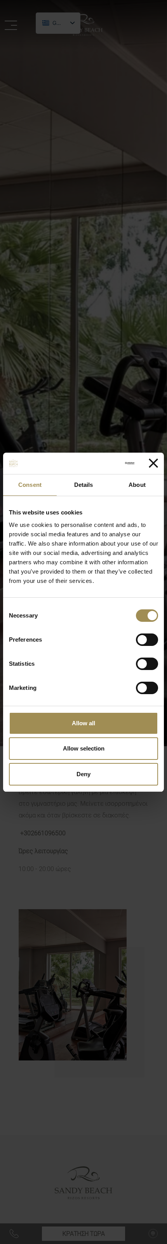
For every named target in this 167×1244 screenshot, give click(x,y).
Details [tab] (83, 484)
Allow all (83, 723)
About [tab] (137, 484)
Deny (83, 774)
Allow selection (83, 748)
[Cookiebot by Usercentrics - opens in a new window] (101, 463)
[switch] (147, 639)
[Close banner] (153, 463)
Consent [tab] (30, 484)
